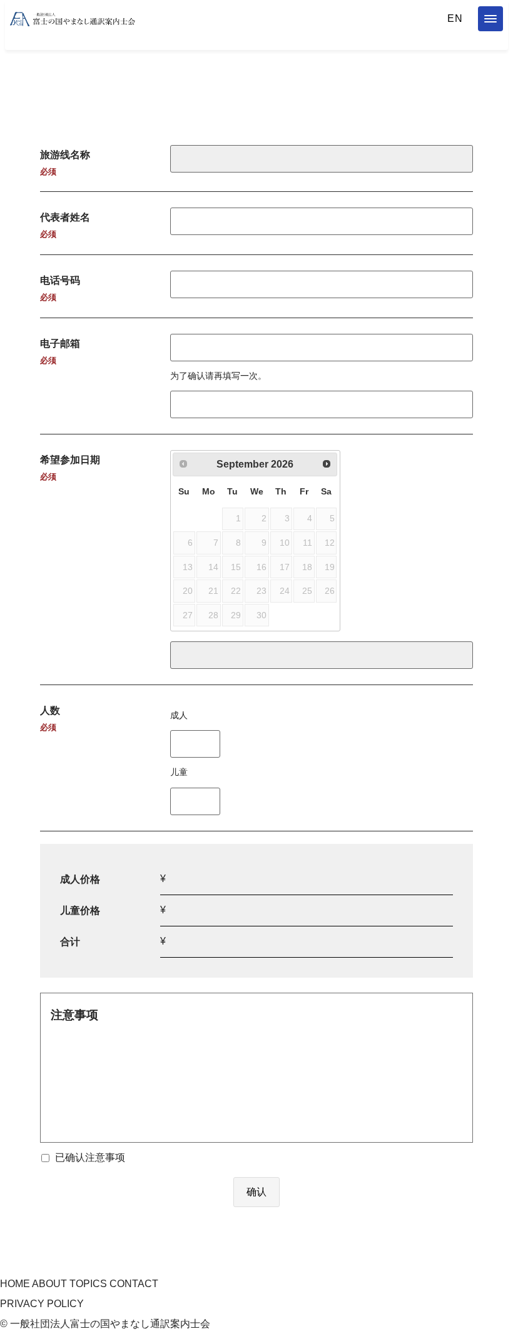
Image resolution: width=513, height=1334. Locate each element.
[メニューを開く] (490, 18)
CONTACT (133, 1283)
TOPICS (88, 1283)
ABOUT (49, 1283)
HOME (15, 1283)
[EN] (455, 19)
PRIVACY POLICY (42, 1303)
